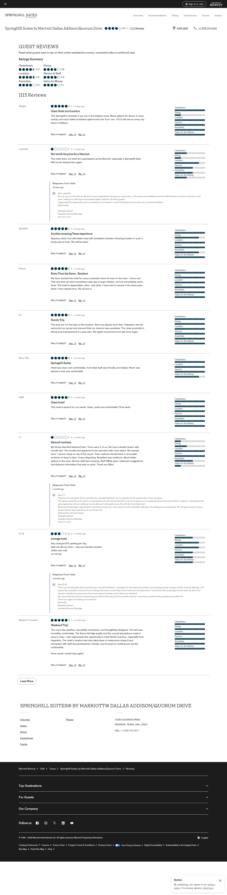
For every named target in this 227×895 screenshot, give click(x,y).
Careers (45, 845)
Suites (23, 725)
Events (205, 15)
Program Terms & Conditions (81, 845)
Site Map (23, 849)
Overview (138, 15)
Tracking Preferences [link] (28, 845)
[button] (194, 4)
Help (50, 849)
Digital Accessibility (153, 845)
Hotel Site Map (37, 849)
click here (208, 888)
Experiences (190, 15)
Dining (175, 15)
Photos (69, 719)
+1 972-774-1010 (207, 28)
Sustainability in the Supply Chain (181, 845)
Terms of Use (59, 845)
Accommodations (157, 15)
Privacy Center (105, 845)
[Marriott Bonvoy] (214, 4)
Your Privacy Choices (130, 845)
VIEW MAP (182, 28)
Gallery (218, 15)
